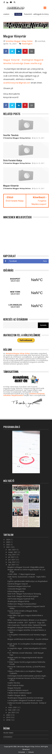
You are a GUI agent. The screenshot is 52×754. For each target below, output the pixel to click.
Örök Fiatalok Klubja (16, 685)
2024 (8, 540)
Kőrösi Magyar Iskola (16, 591)
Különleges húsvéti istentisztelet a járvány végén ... (28, 676)
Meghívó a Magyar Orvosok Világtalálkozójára (26, 567)
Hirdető (12, 14)
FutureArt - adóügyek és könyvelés (32, 14)
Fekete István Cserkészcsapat (19, 693)
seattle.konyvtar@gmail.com (16, 82)
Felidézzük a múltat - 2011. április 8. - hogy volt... (27, 623)
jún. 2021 (12, 560)
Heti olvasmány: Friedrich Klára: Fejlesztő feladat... (27, 625)
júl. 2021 (11, 557)
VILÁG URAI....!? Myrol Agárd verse (21, 574)
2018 (8, 720)
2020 (8, 715)
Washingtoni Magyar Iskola (18, 601)
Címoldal (21, 752)
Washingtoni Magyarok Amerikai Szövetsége (25, 698)
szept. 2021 (13, 552)
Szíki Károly (7, 737)
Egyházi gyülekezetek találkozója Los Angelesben (27, 581)
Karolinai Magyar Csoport (18, 584)
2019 (8, 717)
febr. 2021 (12, 710)
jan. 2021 (12, 712)
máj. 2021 (12, 562)
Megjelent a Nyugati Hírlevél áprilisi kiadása (25, 627)
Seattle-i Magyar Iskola (17, 695)
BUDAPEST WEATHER (26, 279)
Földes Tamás (8, 733)
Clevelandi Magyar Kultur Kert (19, 586)
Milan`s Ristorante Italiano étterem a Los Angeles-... (28, 620)
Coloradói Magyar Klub (17, 589)
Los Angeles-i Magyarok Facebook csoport (25, 700)
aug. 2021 (12, 555)
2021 (8, 547)
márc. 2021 (12, 707)
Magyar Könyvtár (14, 688)
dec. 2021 (12, 550)
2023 (8, 542)
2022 (8, 545)
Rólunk (31, 752)
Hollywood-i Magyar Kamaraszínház (22, 604)
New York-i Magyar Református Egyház (23, 596)
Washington (27, 43)
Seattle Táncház (14, 683)
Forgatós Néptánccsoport (18, 690)
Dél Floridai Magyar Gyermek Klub (21, 599)
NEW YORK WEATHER (26, 292)
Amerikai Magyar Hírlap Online (18, 353)
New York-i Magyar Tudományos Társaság (24, 594)
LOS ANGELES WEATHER (26, 305)
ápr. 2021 (12, 565)
